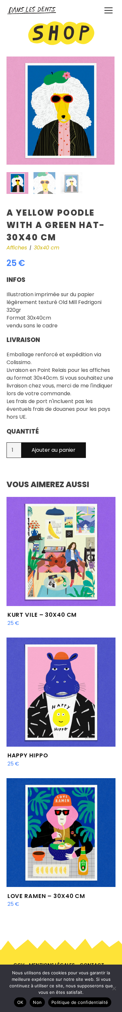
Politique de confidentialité (79, 1002)
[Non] (114, 988)
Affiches (17, 247)
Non (37, 1002)
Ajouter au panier (53, 450)
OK (20, 1002)
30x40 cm (46, 247)
